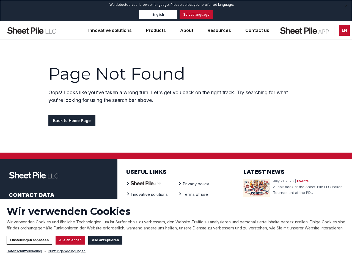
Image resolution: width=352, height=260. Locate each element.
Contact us (257, 30)
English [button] (158, 14)
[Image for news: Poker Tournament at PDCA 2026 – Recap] (256, 188)
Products (156, 30)
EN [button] (344, 30)
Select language (196, 14)
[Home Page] (31, 30)
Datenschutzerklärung (24, 251)
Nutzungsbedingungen (67, 251)
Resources (219, 30)
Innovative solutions (110, 30)
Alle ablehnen (70, 240)
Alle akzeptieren (105, 240)
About (186, 30)
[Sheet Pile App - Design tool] (305, 30)
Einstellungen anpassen (29, 240)
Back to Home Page (72, 120)
